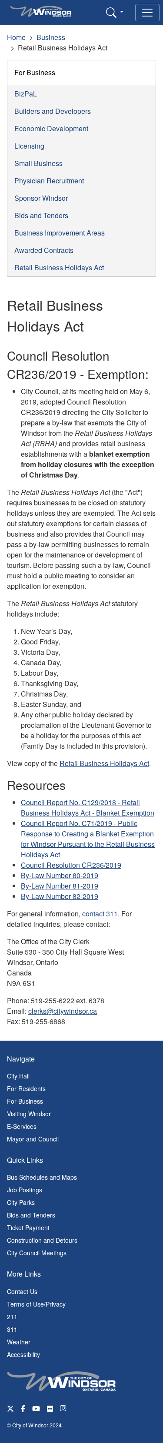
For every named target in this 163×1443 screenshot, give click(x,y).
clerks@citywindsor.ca (62, 1011)
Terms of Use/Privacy (36, 1304)
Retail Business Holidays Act (59, 267)
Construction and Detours (42, 1240)
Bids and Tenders (41, 215)
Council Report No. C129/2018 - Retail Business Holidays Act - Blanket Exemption (87, 807)
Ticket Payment (28, 1227)
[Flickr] (50, 1408)
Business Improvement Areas (59, 233)
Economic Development (51, 128)
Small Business (38, 163)
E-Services (22, 1126)
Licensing (29, 146)
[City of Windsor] (61, 1380)
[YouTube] (36, 1408)
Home (16, 37)
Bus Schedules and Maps (42, 1177)
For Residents (26, 1088)
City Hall (18, 1075)
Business (51, 37)
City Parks (21, 1202)
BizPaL (25, 94)
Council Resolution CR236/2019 (71, 865)
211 (12, 1316)
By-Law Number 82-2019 (59, 896)
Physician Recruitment (49, 181)
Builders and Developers (52, 111)
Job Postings (24, 1189)
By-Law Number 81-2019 (59, 886)
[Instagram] (64, 1408)
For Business (34, 72)
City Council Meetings (37, 1252)
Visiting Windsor (29, 1113)
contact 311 (100, 914)
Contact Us (22, 1291)
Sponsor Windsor (41, 198)
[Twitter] (10, 1408)
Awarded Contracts (43, 250)
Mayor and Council (33, 1138)
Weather (18, 1341)
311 (12, 1329)
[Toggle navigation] (147, 12)
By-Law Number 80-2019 (59, 875)
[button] (114, 12)
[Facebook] (23, 1408)
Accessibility (23, 1354)
